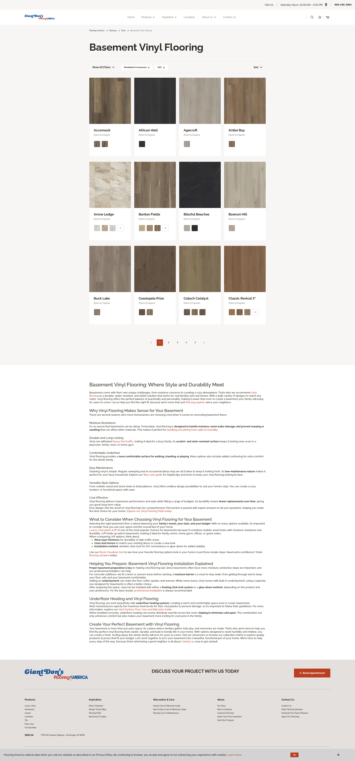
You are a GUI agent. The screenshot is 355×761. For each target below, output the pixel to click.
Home (130, 17)
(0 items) (327, 17)
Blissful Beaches (196, 214)
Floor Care (29, 724)
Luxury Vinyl (30, 706)
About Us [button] (207, 17)
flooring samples (99, 555)
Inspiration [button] (167, 17)
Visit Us (269, 4)
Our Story (221, 706)
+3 (255, 312)
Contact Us (229, 17)
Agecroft (190, 130)
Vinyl (123, 30)
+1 (120, 228)
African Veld (148, 130)
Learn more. (235, 754)
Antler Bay (237, 130)
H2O (160, 67)
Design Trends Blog (97, 709)
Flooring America (96, 30)
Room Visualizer (96, 706)
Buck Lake (102, 298)
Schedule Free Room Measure (295, 713)
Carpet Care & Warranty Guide (166, 706)
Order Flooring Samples (292, 709)
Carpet (28, 713)
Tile (26, 720)
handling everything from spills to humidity (192, 429)
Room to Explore (224, 709)
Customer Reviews (225, 713)
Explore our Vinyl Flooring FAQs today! (149, 511)
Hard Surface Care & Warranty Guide (169, 709)
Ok (294, 755)
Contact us (188, 641)
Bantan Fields (149, 214)
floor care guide (152, 474)
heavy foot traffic (123, 441)
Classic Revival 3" (242, 298)
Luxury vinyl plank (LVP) (103, 530)
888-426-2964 (343, 4)
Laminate (29, 716)
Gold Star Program (225, 720)
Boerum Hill (238, 214)
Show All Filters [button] (101, 67)
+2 (165, 228)
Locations (189, 17)
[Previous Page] (151, 342)
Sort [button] (256, 67)
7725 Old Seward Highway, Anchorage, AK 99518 (63, 735)
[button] (312, 17)
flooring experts (195, 402)
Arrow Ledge (104, 214)
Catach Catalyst (196, 298)
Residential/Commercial (135, 67)
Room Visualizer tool (111, 552)
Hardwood (29, 709)
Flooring (112, 30)
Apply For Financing (290, 716)
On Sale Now (30, 727)
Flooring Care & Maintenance (166, 713)
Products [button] (146, 17)
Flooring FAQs (95, 713)
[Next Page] (204, 342)
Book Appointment (314, 673)
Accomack (102, 130)
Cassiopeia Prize (151, 298)
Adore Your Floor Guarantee (229, 716)
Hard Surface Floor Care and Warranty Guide (145, 609)
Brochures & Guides (97, 716)
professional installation (148, 590)
